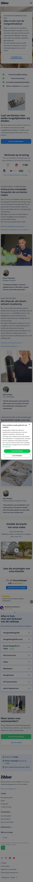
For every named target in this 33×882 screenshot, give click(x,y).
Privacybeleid (6, 447)
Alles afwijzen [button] (17, 455)
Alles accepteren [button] (17, 451)
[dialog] (16, 441)
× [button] (29, 424)
